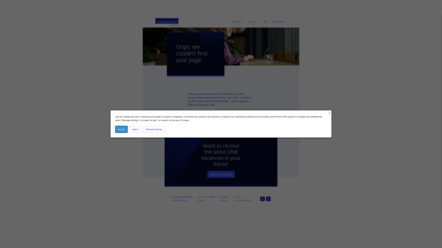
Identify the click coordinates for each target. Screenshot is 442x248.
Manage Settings (154, 130)
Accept (121, 130)
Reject (135, 130)
